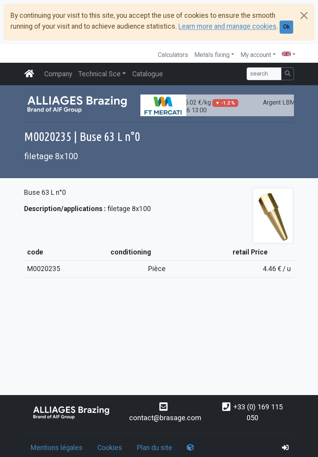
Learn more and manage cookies (227, 27)
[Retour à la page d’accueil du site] (29, 74)
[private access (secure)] (285, 447)
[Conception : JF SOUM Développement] (190, 447)
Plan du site (154, 448)
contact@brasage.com (165, 418)
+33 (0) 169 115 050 (258, 412)
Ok (286, 26)
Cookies (109, 448)
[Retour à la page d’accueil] (71, 412)
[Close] (304, 15)
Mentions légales (57, 448)
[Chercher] (287, 73)
